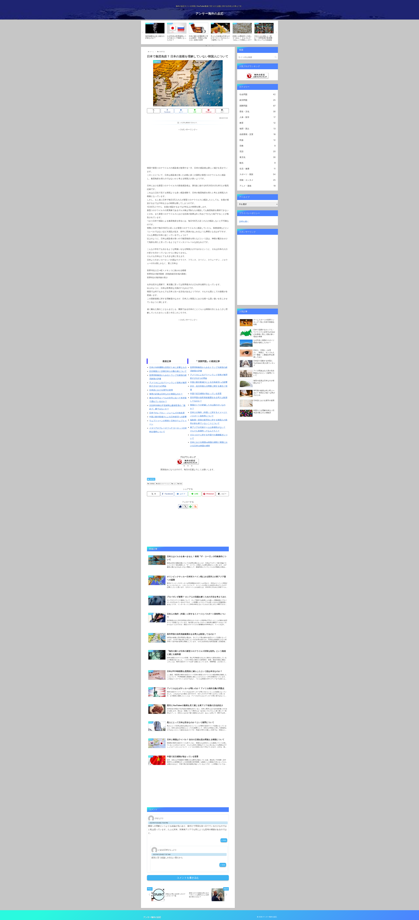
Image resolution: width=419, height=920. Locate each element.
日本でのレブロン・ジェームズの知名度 (167, 413)
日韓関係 (152, 483)
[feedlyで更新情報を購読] (190, 506)
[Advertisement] (188, 146)
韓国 (180, 483)
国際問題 (152, 479)
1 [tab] (206, 46)
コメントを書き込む (188, 877)
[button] (222, 110)
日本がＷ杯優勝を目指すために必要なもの (168, 367)
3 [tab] (213, 46)
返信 (224, 840)
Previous (143, 32)
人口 (174, 483)
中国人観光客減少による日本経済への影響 (168, 417)
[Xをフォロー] (185, 506)
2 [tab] (209, 46)
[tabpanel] (155, 32)
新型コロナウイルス (164, 483)
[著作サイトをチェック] (180, 506)
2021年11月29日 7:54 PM (159, 823)
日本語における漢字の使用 (161, 390)
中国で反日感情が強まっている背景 (206, 393)
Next (276, 32)
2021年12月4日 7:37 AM (161, 854)
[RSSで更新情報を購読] (195, 506)
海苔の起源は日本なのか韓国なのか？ (166, 394)
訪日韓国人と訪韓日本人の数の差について (168, 371)
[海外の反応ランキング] (257, 75)
